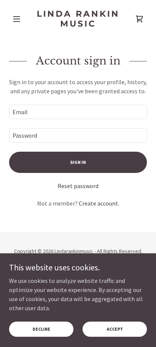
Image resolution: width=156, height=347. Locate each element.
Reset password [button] (78, 186)
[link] (78, 19)
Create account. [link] (99, 203)
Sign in (78, 162)
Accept (115, 329)
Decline (41, 329)
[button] (19, 19)
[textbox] (78, 112)
